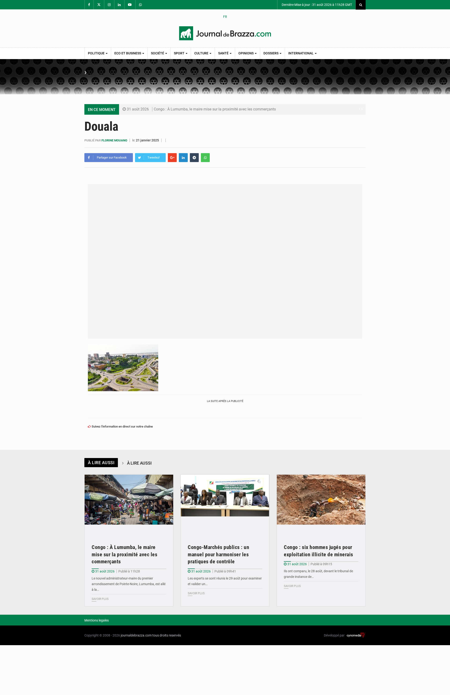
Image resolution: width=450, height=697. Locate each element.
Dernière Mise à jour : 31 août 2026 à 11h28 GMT (316, 5)
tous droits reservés (166, 635)
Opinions (246, 53)
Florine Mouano (114, 140)
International (301, 53)
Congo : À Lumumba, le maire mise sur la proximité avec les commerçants (215, 109)
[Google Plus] (172, 157)
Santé (223, 53)
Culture (201, 53)
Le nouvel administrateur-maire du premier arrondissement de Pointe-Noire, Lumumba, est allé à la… (128, 583)
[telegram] (194, 157)
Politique (96, 53)
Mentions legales (96, 620)
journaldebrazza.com (136, 635)
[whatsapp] (205, 157)
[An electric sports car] (129, 504)
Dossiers (271, 53)
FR (225, 17)
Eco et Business (128, 53)
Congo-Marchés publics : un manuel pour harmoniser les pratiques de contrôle (218, 554)
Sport (179, 53)
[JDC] (225, 33)
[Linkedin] (183, 157)
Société (158, 53)
